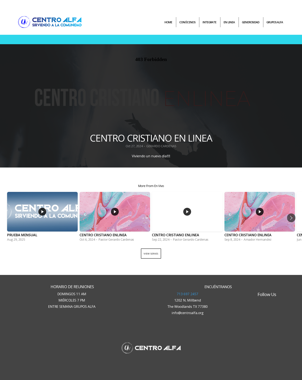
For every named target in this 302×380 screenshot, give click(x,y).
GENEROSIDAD (250, 22)
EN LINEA (229, 22)
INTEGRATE (209, 22)
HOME (168, 22)
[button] (291, 217)
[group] (42, 218)
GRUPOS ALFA (274, 22)
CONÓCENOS (187, 22)
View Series (151, 253)
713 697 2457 (187, 293)
